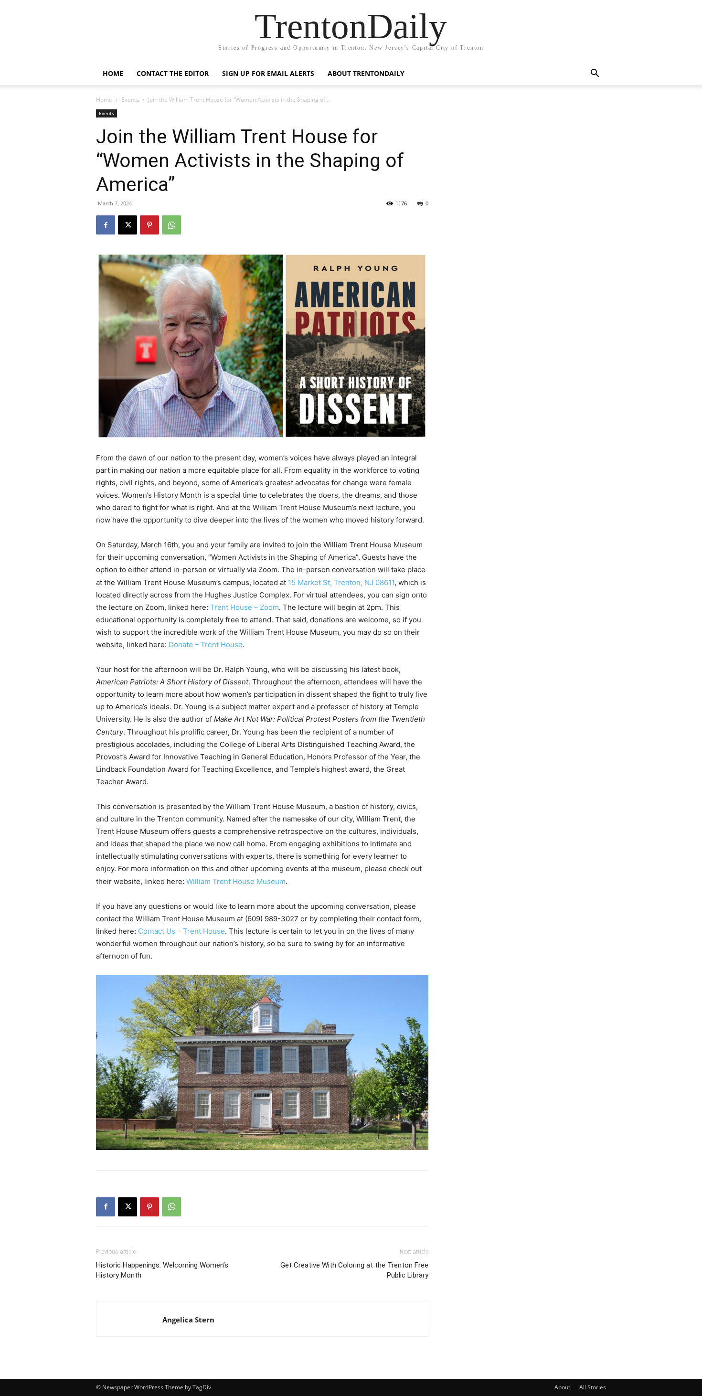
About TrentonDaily (366, 73)
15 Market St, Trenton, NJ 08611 (341, 582)
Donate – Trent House (206, 644)
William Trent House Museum (236, 881)
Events (130, 100)
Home (113, 73)
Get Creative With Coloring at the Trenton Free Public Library (354, 1270)
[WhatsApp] (171, 224)
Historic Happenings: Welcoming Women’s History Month (162, 1270)
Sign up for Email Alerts (268, 73)
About (562, 1387)
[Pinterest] (149, 224)
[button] (594, 74)
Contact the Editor (173, 73)
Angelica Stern (188, 1319)
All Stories (592, 1387)
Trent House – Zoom (244, 607)
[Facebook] (105, 224)
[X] (127, 224)
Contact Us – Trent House (181, 931)
